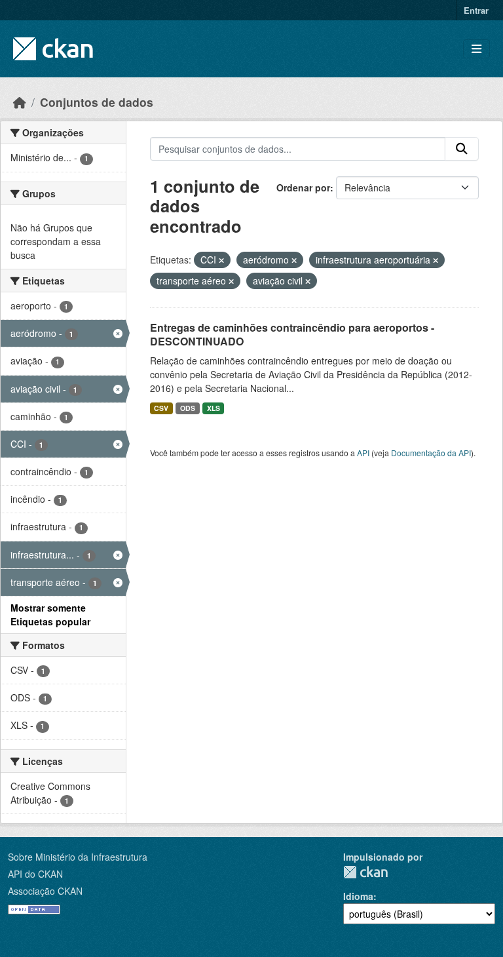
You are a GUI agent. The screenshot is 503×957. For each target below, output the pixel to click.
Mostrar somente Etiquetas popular (50, 614)
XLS (213, 408)
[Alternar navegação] (476, 48)
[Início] (19, 102)
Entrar (476, 10)
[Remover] (221, 260)
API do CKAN (35, 873)
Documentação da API (431, 452)
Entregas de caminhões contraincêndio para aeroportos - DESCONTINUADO (292, 334)
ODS (187, 408)
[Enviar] (462, 149)
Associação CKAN (45, 890)
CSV (161, 408)
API (363, 452)
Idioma (358, 896)
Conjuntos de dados (96, 102)
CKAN (365, 872)
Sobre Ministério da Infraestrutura (77, 856)
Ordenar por (303, 187)
